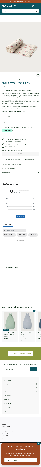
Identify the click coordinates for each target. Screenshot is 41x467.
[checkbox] (33, 235)
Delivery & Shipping (7, 435)
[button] (20, 198)
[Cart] (33, 6)
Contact (4, 424)
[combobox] (20, 11)
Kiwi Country (5, 86)
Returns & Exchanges (8, 168)
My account (5, 438)
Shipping (10, 150)
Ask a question (6, 172)
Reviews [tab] (7, 224)
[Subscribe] (33, 460)
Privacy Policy (5, 433)
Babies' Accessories (22, 307)
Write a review (20, 216)
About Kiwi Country (6, 426)
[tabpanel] (20, 245)
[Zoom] (38, 74)
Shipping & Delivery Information (11, 164)
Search (3, 429)
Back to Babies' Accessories (22, 353)
